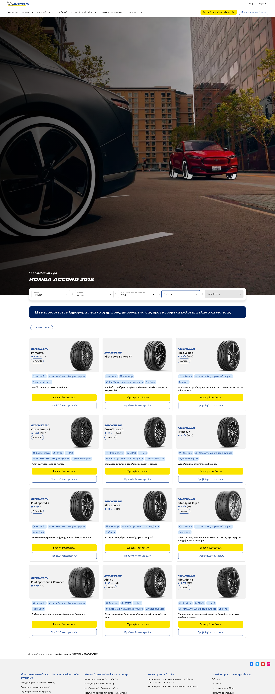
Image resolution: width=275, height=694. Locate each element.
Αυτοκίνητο (46, 654)
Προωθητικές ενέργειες (112, 12)
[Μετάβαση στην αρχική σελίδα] (18, 3)
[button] (66, 294)
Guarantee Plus (136, 12)
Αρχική (35, 654)
